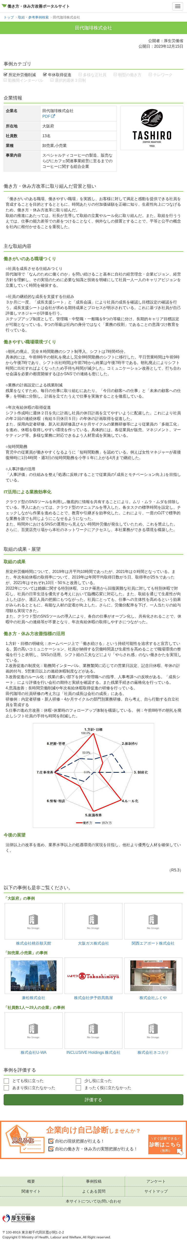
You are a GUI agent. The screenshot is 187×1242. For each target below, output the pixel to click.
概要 (31, 1181)
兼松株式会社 (33, 997)
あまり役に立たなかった (33, 1087)
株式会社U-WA (34, 1052)
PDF (46, 116)
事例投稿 (94, 1181)
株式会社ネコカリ (153, 1052)
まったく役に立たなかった (107, 1087)
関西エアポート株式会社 (153, 943)
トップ (9, 17)
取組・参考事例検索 (33, 17)
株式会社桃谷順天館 (33, 943)
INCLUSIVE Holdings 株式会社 (93, 1052)
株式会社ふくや (153, 997)
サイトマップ (156, 1191)
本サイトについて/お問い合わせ (93, 1201)
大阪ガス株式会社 (93, 943)
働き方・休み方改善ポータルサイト (39, 6)
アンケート (156, 1181)
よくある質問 (93, 1191)
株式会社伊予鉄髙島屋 (93, 997)
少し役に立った (98, 1080)
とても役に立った (27, 1080)
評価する (93, 1099)
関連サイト (31, 1191)
